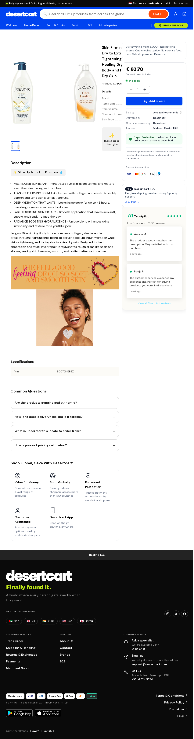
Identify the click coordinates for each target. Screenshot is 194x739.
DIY (90, 25)
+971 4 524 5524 (142, 679)
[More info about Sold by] (180, 112)
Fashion (76, 25)
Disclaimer (178, 709)
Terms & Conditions (172, 696)
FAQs (182, 716)
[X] (176, 613)
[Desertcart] (21, 14)
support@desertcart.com (149, 664)
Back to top (97, 555)
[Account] (175, 14)
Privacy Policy (176, 702)
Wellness (11, 25)
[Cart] (184, 14)
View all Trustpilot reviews (154, 303)
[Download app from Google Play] (19, 713)
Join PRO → (132, 202)
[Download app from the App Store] (48, 713)
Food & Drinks (56, 25)
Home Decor (32, 25)
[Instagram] (167, 613)
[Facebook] (184, 613)
